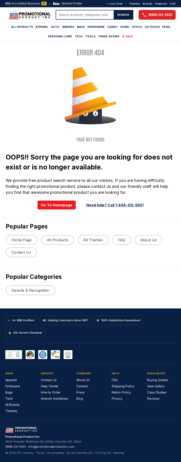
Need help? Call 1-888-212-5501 (114, 205)
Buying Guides (157, 380)
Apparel (42, 27)
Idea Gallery (156, 386)
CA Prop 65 (103, 452)
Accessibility (55, 452)
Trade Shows (108, 36)
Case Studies (156, 392)
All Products (22, 27)
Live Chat (116, 3)
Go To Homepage (56, 205)
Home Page (21, 240)
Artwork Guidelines (54, 398)
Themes (134, 3)
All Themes (93, 240)
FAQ (121, 240)
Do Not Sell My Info (80, 452)
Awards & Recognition (30, 290)
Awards (68, 27)
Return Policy (121, 392)
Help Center (49, 386)
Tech (79, 36)
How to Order (51, 392)
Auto (55, 27)
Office (137, 27)
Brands (148, 3)
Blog (79, 398)
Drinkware (96, 27)
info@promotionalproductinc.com (51, 446)
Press (80, 392)
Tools (90, 36)
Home (124, 27)
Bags (81, 27)
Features (161, 3)
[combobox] (85, 14)
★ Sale (127, 36)
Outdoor (152, 27)
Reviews (153, 398)
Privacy (117, 398)
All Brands (12, 405)
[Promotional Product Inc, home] (29, 15)
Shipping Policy (123, 386)
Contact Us (21, 252)
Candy (112, 27)
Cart (173, 3)
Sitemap (118, 452)
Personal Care (60, 36)
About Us (148, 240)
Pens (166, 27)
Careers (82, 386)
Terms (40, 452)
